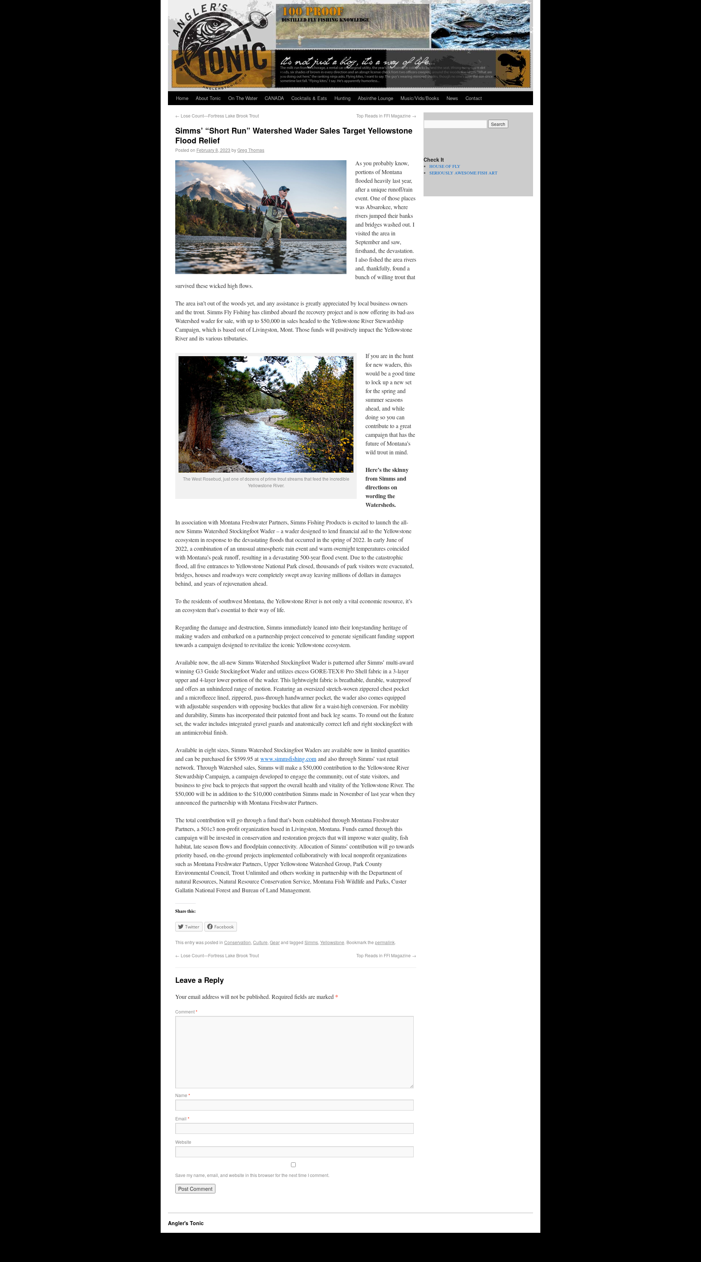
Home (182, 98)
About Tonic (208, 98)
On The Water (242, 98)
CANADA (274, 98)
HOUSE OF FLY (444, 166)
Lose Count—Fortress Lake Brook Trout (217, 115)
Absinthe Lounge (375, 98)
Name (182, 1095)
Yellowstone (332, 942)
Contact (474, 98)
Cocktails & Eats (309, 98)
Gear (275, 942)
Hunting (342, 98)
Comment (186, 1011)
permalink (385, 942)
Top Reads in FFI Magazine (386, 115)
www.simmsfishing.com (288, 758)
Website (183, 1142)
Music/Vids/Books (420, 98)
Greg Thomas (250, 150)
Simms (311, 942)
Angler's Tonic (186, 1223)
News (452, 98)
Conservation (237, 942)
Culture (260, 942)
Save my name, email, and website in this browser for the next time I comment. (252, 1175)
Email (182, 1118)
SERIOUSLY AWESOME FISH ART (463, 173)
